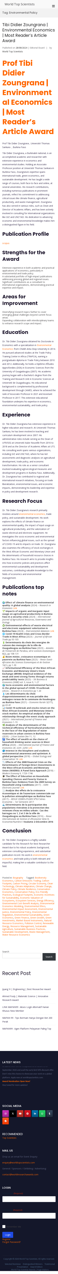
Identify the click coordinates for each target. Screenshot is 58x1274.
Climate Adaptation (24, 886)
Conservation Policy (24, 891)
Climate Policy (9, 889)
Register (6, 1239)
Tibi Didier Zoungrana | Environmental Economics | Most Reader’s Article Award (28, 32)
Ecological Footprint (23, 894)
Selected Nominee (13, 1264)
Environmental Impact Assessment (19, 908)
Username (12, 1193)
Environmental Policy (20, 911)
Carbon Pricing (20, 883)
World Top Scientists (20, 4)
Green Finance (22, 917)
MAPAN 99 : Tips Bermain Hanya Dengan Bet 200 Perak (27, 1019)
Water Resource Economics (16, 934)
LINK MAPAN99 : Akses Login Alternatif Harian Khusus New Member (25, 1009)
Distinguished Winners (32, 1264)
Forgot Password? (11, 1241)
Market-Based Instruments (29, 920)
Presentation (22, 1267)
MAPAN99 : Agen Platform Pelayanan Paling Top (26, 1028)
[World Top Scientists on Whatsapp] (42, 1113)
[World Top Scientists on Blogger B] (5, 1121)
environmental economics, (32, 513)
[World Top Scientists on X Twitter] (13, 1113)
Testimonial (50, 1264)
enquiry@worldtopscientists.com (18, 1162)
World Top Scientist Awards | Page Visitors (30, 1269)
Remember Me (13, 1226)
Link (15, 608)
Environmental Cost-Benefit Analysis (20, 903)
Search (5, 951)
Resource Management (22, 926)
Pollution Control (33, 923)
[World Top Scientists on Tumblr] (49, 1113)
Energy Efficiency (45, 900)
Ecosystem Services (25, 900)
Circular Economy (37, 883)
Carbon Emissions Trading (28, 880)
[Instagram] (5, 1113)
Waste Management (39, 931)
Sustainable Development (15, 931)
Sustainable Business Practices (29, 929)
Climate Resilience (27, 889)
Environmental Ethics (34, 906)
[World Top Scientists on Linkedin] (35, 1113)
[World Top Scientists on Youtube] (20, 1113)
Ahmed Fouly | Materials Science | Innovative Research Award (25, 998)
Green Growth (37, 917)
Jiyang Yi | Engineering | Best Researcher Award (26, 989)
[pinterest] (27, 1113)
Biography (18, 877)
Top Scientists (9, 1137)
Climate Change (44, 886)
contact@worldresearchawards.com (20, 1174)
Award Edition (36, 1267)
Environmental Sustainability (28, 914)
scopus (5, 243)
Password (12, 1209)
